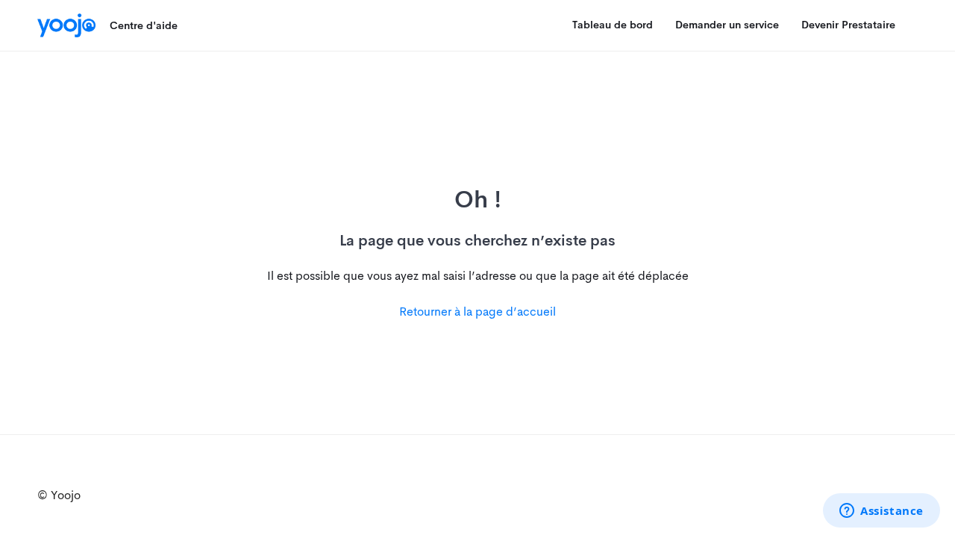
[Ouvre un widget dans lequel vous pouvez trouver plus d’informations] (881, 512)
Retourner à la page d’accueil (477, 311)
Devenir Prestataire (848, 24)
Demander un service (727, 24)
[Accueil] (66, 25)
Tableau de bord (612, 24)
